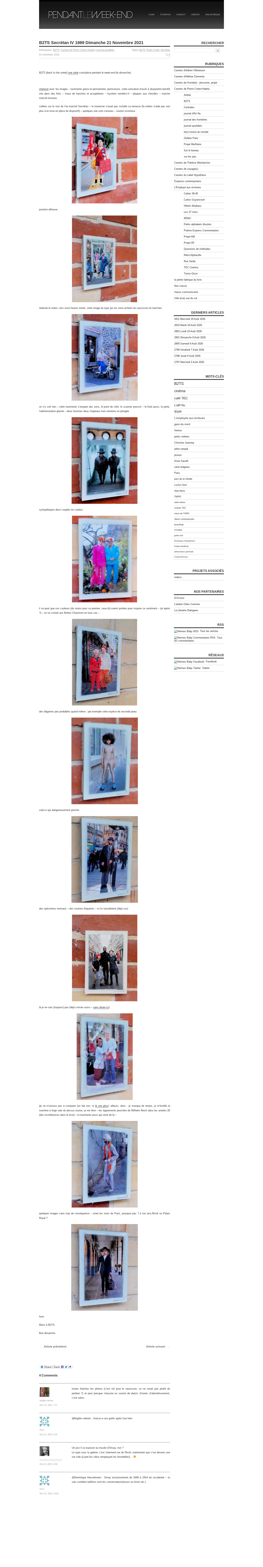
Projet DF (189, 242)
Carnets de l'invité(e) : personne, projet (195, 82)
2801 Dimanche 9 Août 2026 (190, 337)
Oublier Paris (191, 138)
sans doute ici (101, 1007)
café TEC (181, 398)
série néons (179, 502)
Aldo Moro (179, 491)
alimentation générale (183, 552)
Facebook (210, 661)
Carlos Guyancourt (194, 199)
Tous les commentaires (198, 639)
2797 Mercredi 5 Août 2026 (189, 362)
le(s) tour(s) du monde (196, 131)
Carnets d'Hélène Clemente (189, 76)
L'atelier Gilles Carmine (187, 604)
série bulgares (182, 467)
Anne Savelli (181, 461)
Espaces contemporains (187, 181)
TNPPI (177, 497)
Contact (180, 14)
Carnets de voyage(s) (186, 168)
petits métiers (181, 436)
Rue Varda (189, 261)
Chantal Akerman (181, 557)
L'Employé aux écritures (187, 187)
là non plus (101, 1105)
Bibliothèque (212, 14)
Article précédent (55, 1346)
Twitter (205, 668)
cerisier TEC (180, 508)
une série (73, 72)
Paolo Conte (152, 50)
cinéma (179, 391)
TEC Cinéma (191, 267)
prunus (178, 455)
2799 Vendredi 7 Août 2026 (189, 349)
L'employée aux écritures (189, 418)
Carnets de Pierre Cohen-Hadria (78, 50)
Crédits (195, 14)
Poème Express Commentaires (201, 230)
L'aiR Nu (179, 405)
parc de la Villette (183, 479)
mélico (178, 577)
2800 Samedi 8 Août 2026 (188, 343)
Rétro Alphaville (192, 255)
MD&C (187, 218)
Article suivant (155, 1346)
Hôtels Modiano (192, 205)
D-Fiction (179, 598)
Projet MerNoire (192, 144)
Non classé (180, 285)
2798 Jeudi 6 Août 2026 (187, 355)
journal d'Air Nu (192, 113)
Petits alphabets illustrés (197, 224)
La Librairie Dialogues (186, 610)
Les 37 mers (191, 212)
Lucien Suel (180, 485)
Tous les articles (208, 631)
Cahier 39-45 (191, 193)
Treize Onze (191, 273)
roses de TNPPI (181, 513)
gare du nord (182, 424)
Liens (151, 14)
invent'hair (179, 524)
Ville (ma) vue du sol (185, 298)
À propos (165, 14)
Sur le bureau (191, 150)
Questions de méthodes (197, 248)
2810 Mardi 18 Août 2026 (188, 325)
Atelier (187, 95)
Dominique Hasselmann (51, 1459)
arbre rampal (181, 448)
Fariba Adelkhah (181, 546)
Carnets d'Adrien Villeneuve (189, 70)
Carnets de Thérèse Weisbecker (192, 162)
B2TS (56, 50)
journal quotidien (105, 50)
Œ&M (178, 411)
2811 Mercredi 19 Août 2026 (189, 319)
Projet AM (189, 236)
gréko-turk (178, 535)
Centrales (189, 107)
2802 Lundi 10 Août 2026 (188, 331)
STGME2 (178, 530)
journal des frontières (195, 119)
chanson (44, 89)
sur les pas (190, 156)
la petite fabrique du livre (188, 279)
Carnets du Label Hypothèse (190, 175)
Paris (177, 473)
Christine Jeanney (184, 442)
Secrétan (165, 50)
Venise (178, 430)
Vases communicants (186, 292)
